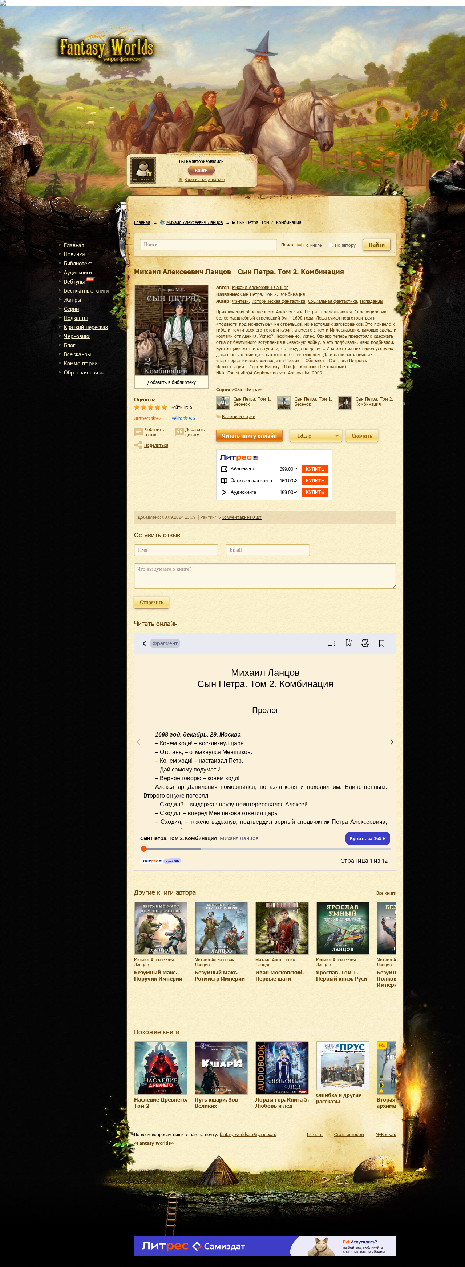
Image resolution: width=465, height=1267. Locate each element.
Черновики (77, 336)
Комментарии (80, 363)
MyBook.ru (386, 1134)
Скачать (362, 436)
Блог (69, 345)
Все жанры (77, 354)
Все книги (386, 892)
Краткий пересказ (86, 327)
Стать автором (349, 1134)
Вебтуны (74, 281)
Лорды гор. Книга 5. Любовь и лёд (282, 1102)
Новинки (74, 254)
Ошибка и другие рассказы (338, 1098)
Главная (74, 245)
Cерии (71, 308)
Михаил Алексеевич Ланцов (194, 222)
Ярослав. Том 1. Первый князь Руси (341, 975)
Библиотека (78, 263)
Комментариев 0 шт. (242, 517)
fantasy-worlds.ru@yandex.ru (248, 1134)
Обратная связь (84, 372)
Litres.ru (315, 1134)
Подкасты (76, 317)
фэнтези (240, 301)
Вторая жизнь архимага (395, 1102)
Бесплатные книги (86, 290)
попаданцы (371, 301)
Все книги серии (238, 416)
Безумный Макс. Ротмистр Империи (220, 975)
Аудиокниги (78, 272)
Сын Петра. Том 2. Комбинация (374, 401)
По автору (344, 245)
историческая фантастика (278, 301)
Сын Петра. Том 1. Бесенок (252, 401)
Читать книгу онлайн (249, 436)
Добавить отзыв (154, 432)
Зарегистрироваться (204, 179)
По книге (312, 245)
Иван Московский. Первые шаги (279, 975)
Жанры (72, 299)
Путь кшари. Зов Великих (216, 1102)
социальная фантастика (332, 301)
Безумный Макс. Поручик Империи (158, 975)
